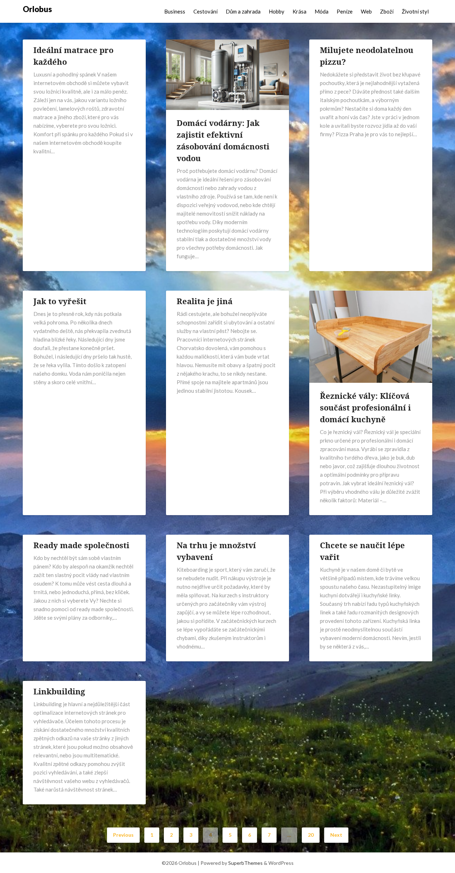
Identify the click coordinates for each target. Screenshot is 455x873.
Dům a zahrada (243, 11)
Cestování (205, 11)
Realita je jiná (204, 301)
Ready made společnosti (81, 545)
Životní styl (415, 11)
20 (311, 835)
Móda (321, 11)
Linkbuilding (59, 691)
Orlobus (37, 9)
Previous (123, 835)
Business (174, 11)
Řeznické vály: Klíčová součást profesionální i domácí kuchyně (365, 407)
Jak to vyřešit (59, 301)
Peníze (345, 11)
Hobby (276, 11)
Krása (299, 11)
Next (336, 835)
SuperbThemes (245, 863)
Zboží (387, 11)
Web (366, 11)
